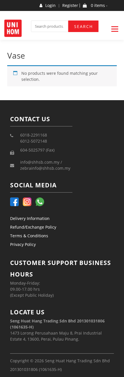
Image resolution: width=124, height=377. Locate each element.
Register (70, 5)
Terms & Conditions (29, 235)
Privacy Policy (23, 244)
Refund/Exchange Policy (33, 227)
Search (83, 26)
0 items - (99, 5)
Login (50, 5)
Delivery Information (30, 218)
